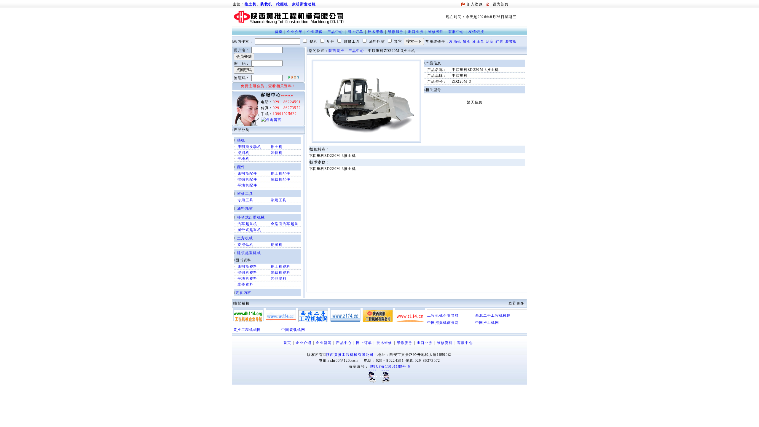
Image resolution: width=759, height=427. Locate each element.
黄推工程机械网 (247, 330)
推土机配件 (281, 173)
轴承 (467, 41)
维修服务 (396, 32)
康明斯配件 (247, 173)
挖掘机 (282, 4)
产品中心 (335, 32)
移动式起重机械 (251, 217)
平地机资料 (247, 278)
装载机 (266, 4)
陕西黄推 (336, 51)
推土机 (277, 147)
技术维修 (375, 32)
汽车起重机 (247, 224)
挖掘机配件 (247, 179)
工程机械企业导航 (443, 315)
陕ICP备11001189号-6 (390, 366)
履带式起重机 (249, 230)
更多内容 (243, 293)
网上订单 (355, 32)
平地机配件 (247, 185)
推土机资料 (281, 267)
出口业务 (416, 32)
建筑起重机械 (249, 253)
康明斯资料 (247, 267)
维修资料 (436, 32)
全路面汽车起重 (284, 224)
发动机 (455, 41)
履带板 (511, 41)
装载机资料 (281, 272)
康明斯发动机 (304, 4)
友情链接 (476, 32)
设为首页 (500, 4)
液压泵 (478, 41)
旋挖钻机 (245, 245)
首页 (279, 32)
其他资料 (278, 278)
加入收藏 (475, 4)
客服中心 (456, 32)
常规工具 (278, 200)
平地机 (243, 159)
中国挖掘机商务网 (443, 323)
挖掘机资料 (247, 272)
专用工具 (245, 200)
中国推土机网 (487, 323)
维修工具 (245, 194)
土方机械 (245, 238)
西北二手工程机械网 (493, 315)
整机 (241, 140)
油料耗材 (245, 208)
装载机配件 (281, 179)
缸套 (499, 41)
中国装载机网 (293, 330)
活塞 (490, 41)
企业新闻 (315, 32)
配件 (241, 167)
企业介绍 (295, 32)
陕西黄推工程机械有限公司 (350, 355)
